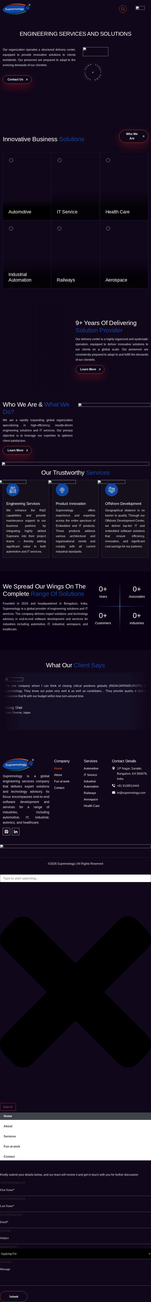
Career (7, 1162)
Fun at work (61, 781)
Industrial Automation (91, 784)
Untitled (13, 1182)
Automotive (91, 768)
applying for (8, 1246)
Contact (59, 787)
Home (58, 768)
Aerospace (91, 799)
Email (11, 1214)
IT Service (90, 774)
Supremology (66, 863)
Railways (90, 793)
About (58, 774)
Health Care (92, 805)
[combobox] (75, 878)
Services (10, 1136)
